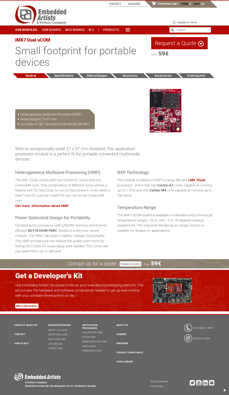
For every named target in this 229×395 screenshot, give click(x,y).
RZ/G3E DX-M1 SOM (92, 332)
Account (134, 4)
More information (26, 306)
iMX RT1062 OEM (57, 339)
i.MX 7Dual (196, 180)
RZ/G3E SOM (89, 337)
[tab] (31, 75)
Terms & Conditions (159, 381)
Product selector (25, 325)
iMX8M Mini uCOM (91, 351)
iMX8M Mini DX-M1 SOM (94, 341)
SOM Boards (51, 30)
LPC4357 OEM (55, 348)
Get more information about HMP (42, 206)
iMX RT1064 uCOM (57, 334)
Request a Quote (130, 263)
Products (111, 30)
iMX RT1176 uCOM (57, 330)
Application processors (90, 326)
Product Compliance (129, 352)
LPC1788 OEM (55, 344)
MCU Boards (74, 30)
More (130, 30)
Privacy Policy (156, 386)
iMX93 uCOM (89, 346)
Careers (121, 334)
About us (122, 325)
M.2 (91, 30)
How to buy (21, 343)
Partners (122, 343)
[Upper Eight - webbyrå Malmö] (224, 389)
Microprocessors (59, 325)
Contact (115, 4)
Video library (124, 361)
